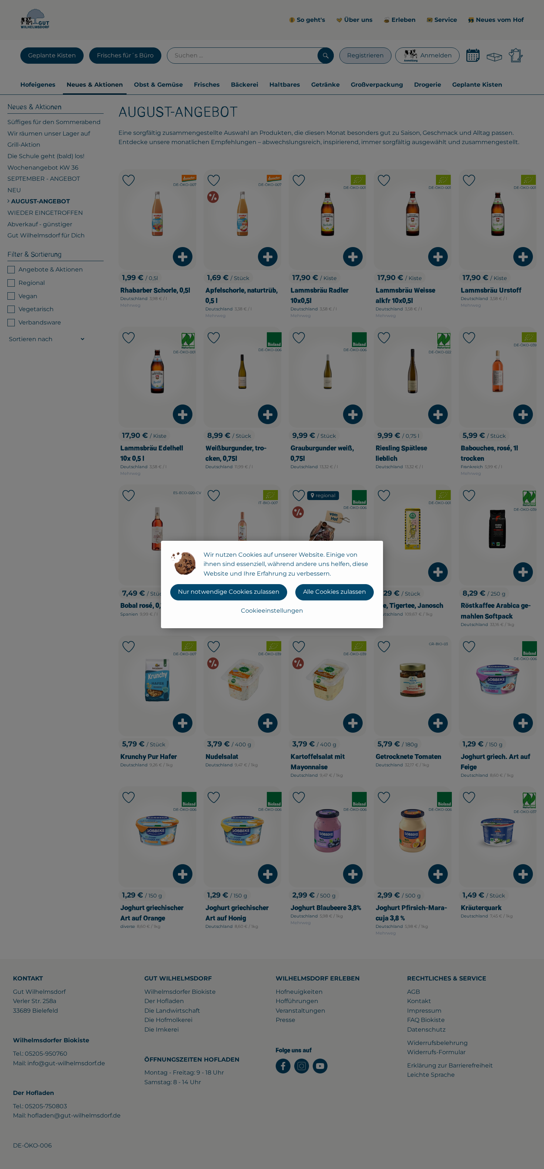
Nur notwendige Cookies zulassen (228, 591)
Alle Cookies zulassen (334, 591)
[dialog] (272, 584)
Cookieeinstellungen (272, 610)
